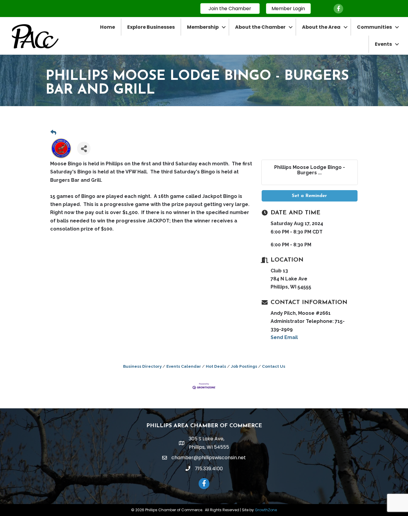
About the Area (321, 27)
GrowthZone (266, 509)
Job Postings (244, 366)
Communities (374, 27)
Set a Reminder (309, 195)
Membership (203, 27)
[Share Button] (84, 148)
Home (107, 27)
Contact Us (273, 366)
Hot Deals (216, 366)
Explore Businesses (151, 27)
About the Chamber (260, 27)
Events (383, 44)
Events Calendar (183, 366)
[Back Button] (53, 133)
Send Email (284, 337)
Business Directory (142, 366)
